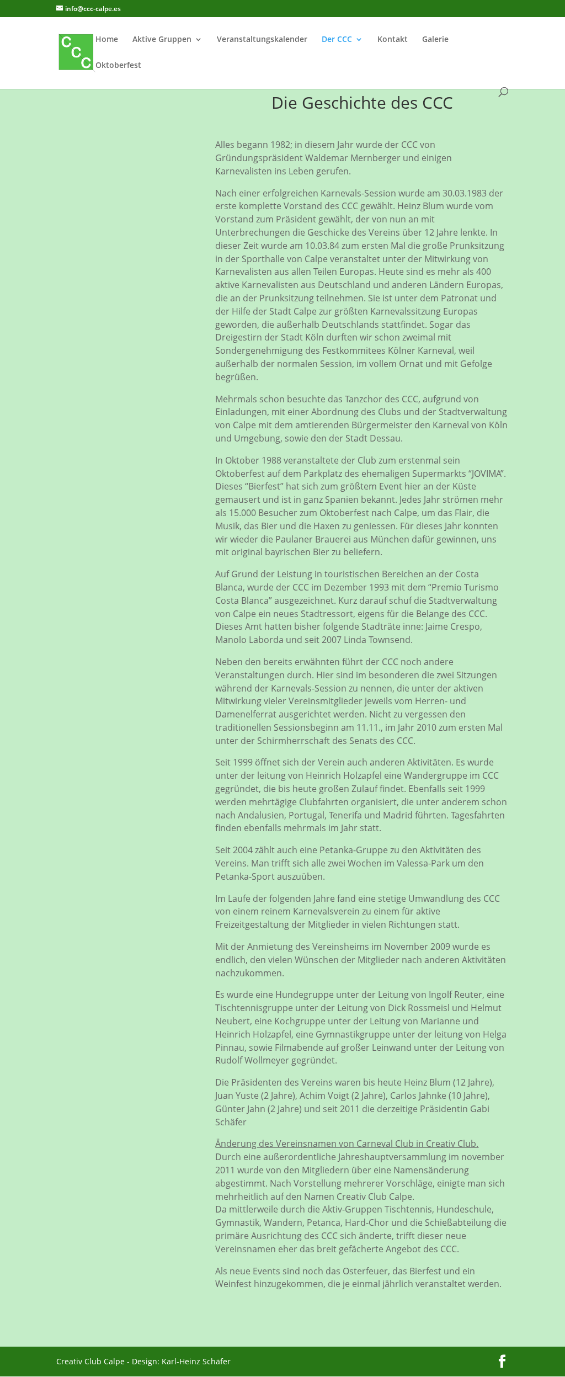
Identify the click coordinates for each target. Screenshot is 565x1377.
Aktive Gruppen (161, 39)
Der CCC (337, 39)
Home (106, 39)
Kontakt (392, 39)
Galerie (435, 39)
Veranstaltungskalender (262, 39)
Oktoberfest (118, 65)
